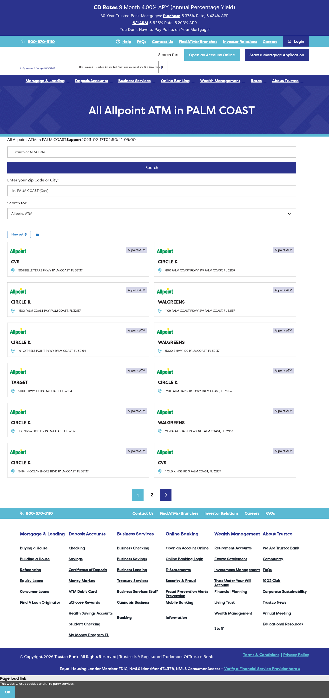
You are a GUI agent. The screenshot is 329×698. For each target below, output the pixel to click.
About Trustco (277, 534)
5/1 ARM (140, 22)
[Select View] (37, 234)
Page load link (13, 678)
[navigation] (212, 55)
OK (7, 692)
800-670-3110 (41, 41)
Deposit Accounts (87, 534)
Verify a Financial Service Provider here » (262, 668)
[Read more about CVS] (78, 259)
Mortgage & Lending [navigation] (42, 534)
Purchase (171, 15)
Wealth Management (237, 534)
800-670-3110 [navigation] (39, 513)
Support (73, 139)
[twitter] (292, 513)
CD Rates (106, 7)
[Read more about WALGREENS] (225, 300)
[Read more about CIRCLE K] (225, 259)
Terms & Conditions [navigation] (261, 654)
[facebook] (284, 513)
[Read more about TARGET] (78, 380)
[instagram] (299, 513)
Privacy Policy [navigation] (296, 654)
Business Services (135, 534)
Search (158, 167)
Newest (18, 234)
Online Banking (182, 534)
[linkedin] (307, 513)
